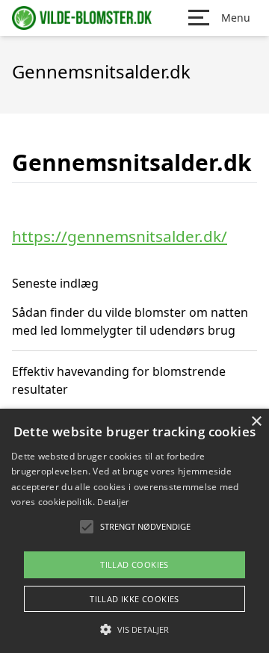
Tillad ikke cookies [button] (134, 598)
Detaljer (113, 501)
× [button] (256, 421)
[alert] (134, 531)
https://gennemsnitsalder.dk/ (119, 236)
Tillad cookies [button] (134, 564)
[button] (134, 629)
